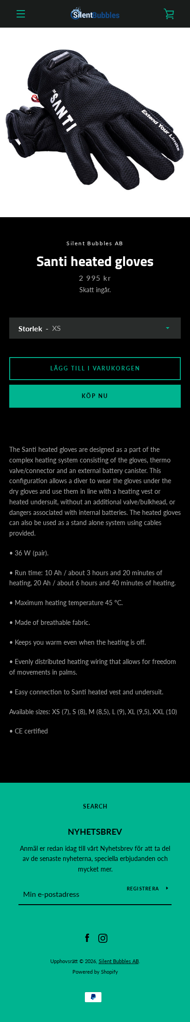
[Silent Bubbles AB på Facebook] (87, 937)
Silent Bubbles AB (119, 961)
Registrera (143, 888)
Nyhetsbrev (95, 831)
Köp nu (95, 396)
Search (95, 806)
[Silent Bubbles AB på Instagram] (102, 937)
